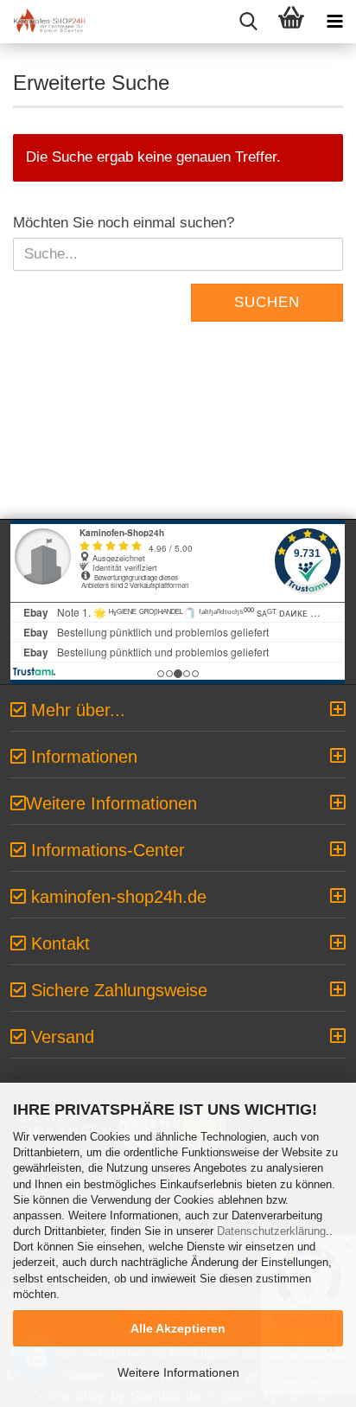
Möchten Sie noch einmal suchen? (123, 222)
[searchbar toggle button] (248, 21)
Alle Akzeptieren (178, 1328)
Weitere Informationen (178, 1372)
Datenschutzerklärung (271, 1231)
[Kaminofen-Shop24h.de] (43, 21)
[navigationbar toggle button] (334, 21)
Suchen (267, 302)
